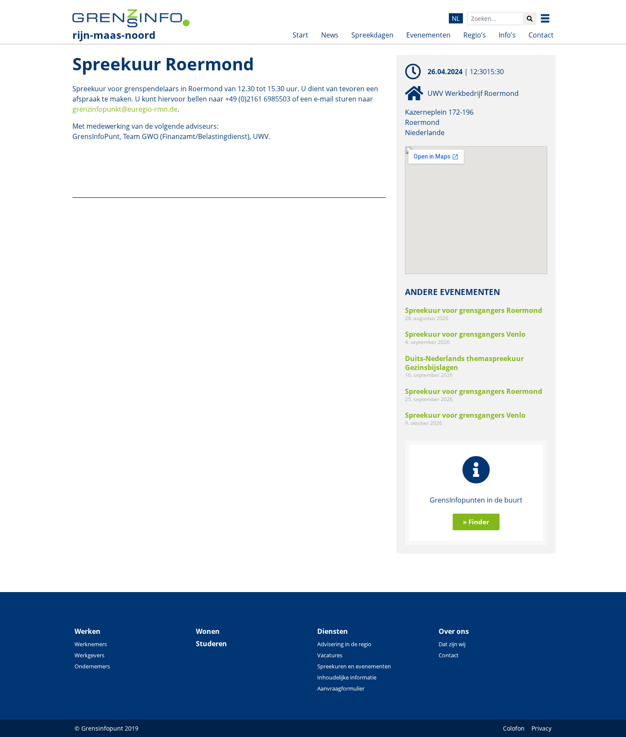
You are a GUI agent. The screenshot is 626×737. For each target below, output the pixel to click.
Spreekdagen (372, 35)
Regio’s (474, 35)
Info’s (507, 35)
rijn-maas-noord (113, 35)
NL (456, 18)
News (330, 35)
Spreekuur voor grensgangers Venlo (465, 334)
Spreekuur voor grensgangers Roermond (473, 310)
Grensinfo (551, 18)
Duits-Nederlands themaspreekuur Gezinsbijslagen (464, 363)
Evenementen (428, 35)
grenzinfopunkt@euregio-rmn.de (125, 109)
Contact (541, 35)
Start (300, 35)
